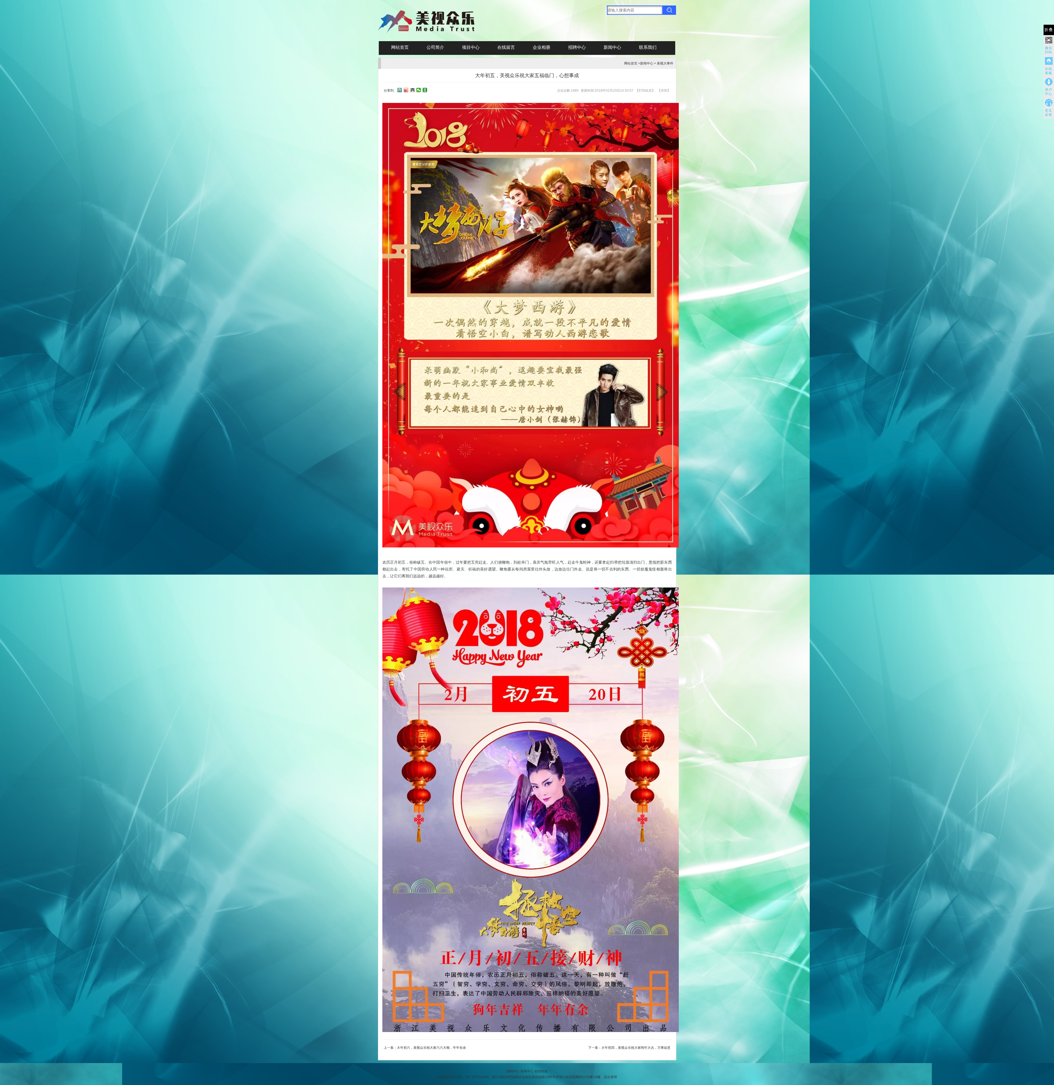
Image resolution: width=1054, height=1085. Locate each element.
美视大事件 (665, 63)
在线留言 (506, 47)
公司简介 (435, 47)
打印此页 (645, 90)
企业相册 (541, 47)
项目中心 (471, 47)
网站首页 (400, 47)
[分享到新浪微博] (406, 90)
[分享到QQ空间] (399, 90)
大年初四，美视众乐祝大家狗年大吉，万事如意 (636, 1048)
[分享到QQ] (412, 90)
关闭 (664, 90)
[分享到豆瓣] (425, 90)
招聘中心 (577, 47)
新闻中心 (612, 47)
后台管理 (610, 1077)
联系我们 (648, 47)
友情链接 (541, 1071)
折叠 (1048, 30)
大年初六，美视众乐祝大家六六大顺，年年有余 (431, 1048)
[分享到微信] (418, 90)
